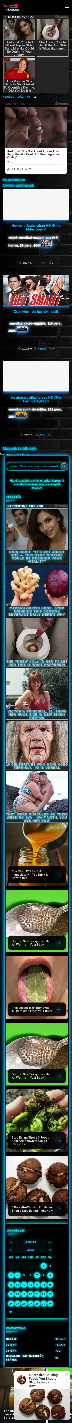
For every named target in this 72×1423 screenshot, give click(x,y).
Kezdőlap (8, 96)
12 (24, 1284)
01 (28, 96)
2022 (21, 96)
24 (11, 1303)
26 (24, 1303)
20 (30, 1294)
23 (50, 1294)
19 (24, 1294)
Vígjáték (42, 348)
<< (11, 1242)
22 (43, 1294)
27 (30, 1303)
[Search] (64, 466)
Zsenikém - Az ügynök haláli (36, 311)
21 (37, 1294)
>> (50, 1242)
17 (11, 1294)
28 (37, 1303)
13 (30, 1284)
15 (43, 1284)
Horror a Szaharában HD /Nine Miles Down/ (36, 227)
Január (31, 1242)
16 (50, 1284)
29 (43, 1303)
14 (37, 1284)
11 (17, 1284)
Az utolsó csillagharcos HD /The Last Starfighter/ (36, 399)
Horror (42, 262)
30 (50, 1303)
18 (17, 1294)
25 (17, 1303)
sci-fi (42, 434)
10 (11, 1284)
